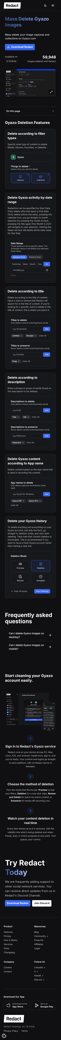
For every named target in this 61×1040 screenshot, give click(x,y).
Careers (8, 975)
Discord (37, 987)
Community (39, 943)
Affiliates (37, 952)
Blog (35, 939)
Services (8, 952)
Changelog (9, 960)
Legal (36, 956)
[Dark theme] (45, 5)
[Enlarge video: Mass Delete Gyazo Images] (30, 83)
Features (8, 939)
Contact (8, 979)
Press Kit (37, 947)
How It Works (10, 947)
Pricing (7, 943)
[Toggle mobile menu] (53, 5)
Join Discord (41, 910)
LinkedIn (37, 975)
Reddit (36, 983)
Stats (6, 956)
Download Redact (22, 46)
